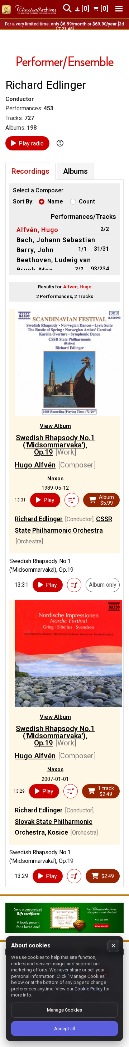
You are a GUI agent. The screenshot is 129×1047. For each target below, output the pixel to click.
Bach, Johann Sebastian (55, 240)
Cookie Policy (88, 988)
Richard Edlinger (39, 519)
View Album (55, 426)
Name (55, 201)
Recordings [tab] (30, 171)
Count (87, 201)
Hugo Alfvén (35, 465)
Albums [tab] (75, 171)
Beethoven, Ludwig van (53, 260)
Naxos (55, 478)
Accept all (64, 1028)
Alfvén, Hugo (37, 230)
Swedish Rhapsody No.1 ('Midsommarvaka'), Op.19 (55, 444)
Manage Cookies (64, 1010)
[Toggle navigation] (119, 8)
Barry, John (35, 250)
